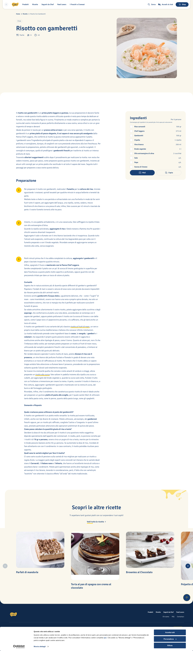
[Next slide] (187, 565)
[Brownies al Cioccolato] (150, 550)
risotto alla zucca (42, 374)
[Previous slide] (5, 565)
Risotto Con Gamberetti (38, 14)
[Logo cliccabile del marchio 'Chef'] (15, 4)
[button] (26, 4)
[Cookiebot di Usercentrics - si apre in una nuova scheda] (19, 646)
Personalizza (169, 639)
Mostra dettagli (40, 646)
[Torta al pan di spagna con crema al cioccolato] (95, 556)
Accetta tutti (170, 632)
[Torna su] (186, 597)
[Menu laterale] (6, 4)
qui (105, 638)
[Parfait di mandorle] (40, 550)
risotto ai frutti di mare (79, 326)
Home (18, 14)
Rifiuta (169, 645)
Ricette (25, 14)
